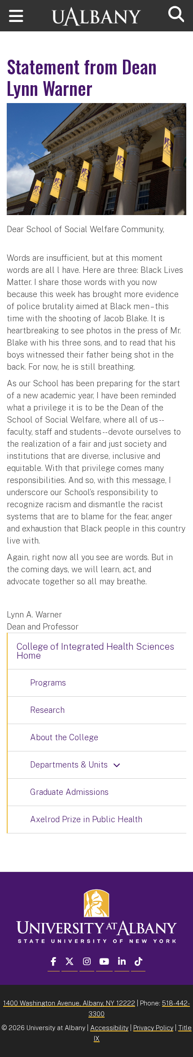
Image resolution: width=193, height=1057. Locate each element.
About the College (64, 737)
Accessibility (109, 1027)
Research (47, 710)
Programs (48, 682)
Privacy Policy (153, 1027)
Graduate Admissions (69, 792)
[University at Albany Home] (96, 12)
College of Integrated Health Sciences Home (95, 651)
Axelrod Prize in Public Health (86, 819)
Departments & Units (69, 764)
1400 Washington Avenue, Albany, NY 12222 (69, 1003)
